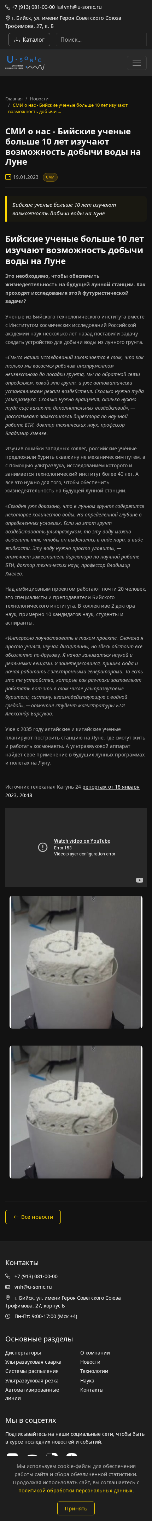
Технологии (94, 1371)
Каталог (34, 39)
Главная (14, 98)
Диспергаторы (23, 1352)
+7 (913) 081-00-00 (32, 7)
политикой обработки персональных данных (75, 1490)
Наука (87, 1380)
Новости (39, 98)
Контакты (92, 1389)
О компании (95, 1352)
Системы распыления (32, 1371)
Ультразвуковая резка (32, 1380)
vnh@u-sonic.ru (82, 7)
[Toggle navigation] (137, 63)
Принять (76, 1508)
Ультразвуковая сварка (33, 1361)
